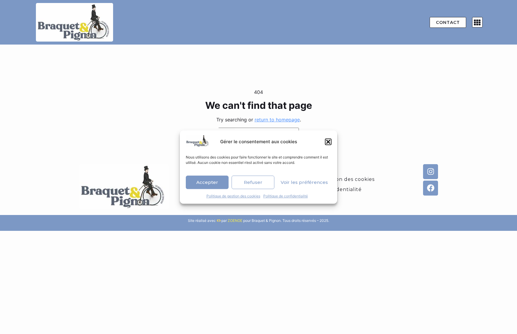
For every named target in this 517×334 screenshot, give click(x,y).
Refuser (253, 182)
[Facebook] (430, 188)
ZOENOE (235, 220)
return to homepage (277, 120)
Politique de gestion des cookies (233, 196)
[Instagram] (430, 171)
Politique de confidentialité (285, 196)
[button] (328, 142)
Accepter (207, 182)
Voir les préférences (304, 182)
